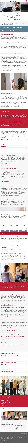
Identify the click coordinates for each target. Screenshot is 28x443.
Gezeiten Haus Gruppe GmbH (8, 13)
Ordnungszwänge (3, 144)
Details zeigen (24, 228)
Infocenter (20, 437)
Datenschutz (2, 436)
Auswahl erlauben (14, 230)
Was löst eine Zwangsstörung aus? (6, 364)
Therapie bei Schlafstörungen (5, 437)
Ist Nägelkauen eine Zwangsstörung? (6, 360)
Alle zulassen (23, 230)
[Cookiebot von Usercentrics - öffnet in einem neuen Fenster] (24, 211)
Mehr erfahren (3, 233)
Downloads (16, 437)
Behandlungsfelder (13, 13)
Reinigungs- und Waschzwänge (5, 141)
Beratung (17, 436)
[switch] (11, 225)
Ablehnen (5, 230)
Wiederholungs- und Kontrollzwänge (6, 139)
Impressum (13, 436)
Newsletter (11, 437)
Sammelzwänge (3, 146)
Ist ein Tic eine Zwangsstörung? (5, 369)
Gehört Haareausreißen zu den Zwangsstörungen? (8, 362)
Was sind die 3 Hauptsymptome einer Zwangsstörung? (9, 355)
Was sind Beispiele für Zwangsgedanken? (7, 371)
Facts (11, 438)
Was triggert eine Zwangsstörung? (6, 357)
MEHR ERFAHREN (3, 405)
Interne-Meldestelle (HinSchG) (5, 438)
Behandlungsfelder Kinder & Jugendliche (19, 13)
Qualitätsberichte (8, 436)
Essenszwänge (3, 148)
